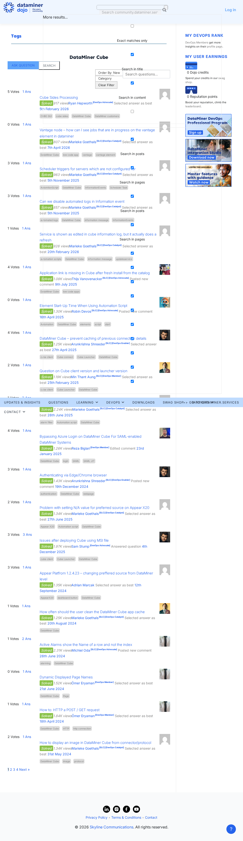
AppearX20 (47, 597)
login (65, 461)
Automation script (67, 422)
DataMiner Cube (90, 422)
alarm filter (47, 422)
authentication (48, 493)
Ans (27, 430)
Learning (85, 402)
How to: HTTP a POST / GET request (69, 710)
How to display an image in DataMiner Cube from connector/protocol (95, 742)
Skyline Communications (111, 827)
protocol (79, 761)
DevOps (113, 402)
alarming (45, 663)
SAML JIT (89, 461)
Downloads (143, 402)
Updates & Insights (22, 402)
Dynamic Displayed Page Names (66, 677)
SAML (76, 461)
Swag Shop (173, 402)
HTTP (66, 728)
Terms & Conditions (126, 817)
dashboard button (68, 597)
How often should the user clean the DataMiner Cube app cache (92, 612)
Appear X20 (47, 526)
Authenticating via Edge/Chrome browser (73, 475)
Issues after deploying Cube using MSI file (74, 540)
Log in (230, 9)
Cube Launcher (66, 559)
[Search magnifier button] (166, 7)
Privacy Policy (96, 817)
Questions (58, 402)
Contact (12, 412)
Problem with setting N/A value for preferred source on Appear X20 (94, 507)
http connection (82, 728)
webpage (88, 493)
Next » (24, 769)
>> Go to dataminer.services (211, 402)
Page (66, 696)
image (66, 761)
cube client (47, 559)
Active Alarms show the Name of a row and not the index (86, 644)
